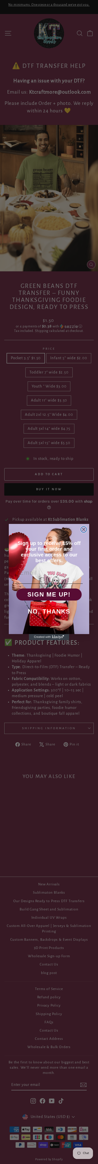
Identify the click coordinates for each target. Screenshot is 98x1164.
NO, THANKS (49, 611)
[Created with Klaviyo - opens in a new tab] (49, 637)
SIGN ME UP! (49, 594)
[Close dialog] (84, 529)
